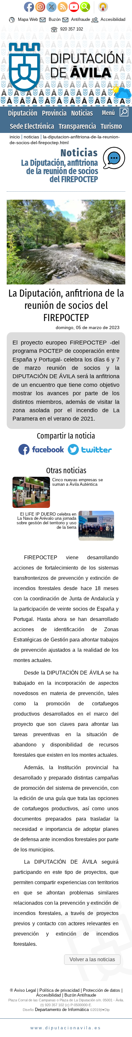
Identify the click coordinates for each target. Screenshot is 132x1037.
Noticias (82, 113)
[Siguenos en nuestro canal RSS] (62, 7)
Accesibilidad (112, 19)
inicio (15, 136)
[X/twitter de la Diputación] (51, 7)
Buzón (54, 19)
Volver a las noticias (92, 959)
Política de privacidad (59, 990)
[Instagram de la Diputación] (40, 7)
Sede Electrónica (32, 126)
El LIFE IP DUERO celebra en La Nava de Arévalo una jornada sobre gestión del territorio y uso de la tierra (46, 521)
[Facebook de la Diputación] (29, 7)
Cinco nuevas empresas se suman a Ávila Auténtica (77, 482)
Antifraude (80, 19)
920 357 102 (71, 29)
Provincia (54, 113)
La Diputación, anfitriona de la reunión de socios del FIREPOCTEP (59, 171)
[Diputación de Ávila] (65, 97)
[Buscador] (85, 7)
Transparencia (77, 126)
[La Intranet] (103, 7)
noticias (31, 136)
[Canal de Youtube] (73, 7)
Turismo (111, 126)
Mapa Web (27, 19)
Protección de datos (101, 990)
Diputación (22, 113)
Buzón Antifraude (80, 995)
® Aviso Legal (23, 990)
